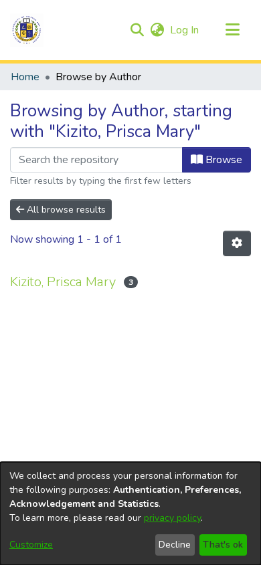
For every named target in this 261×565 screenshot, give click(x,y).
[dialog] (130, 513)
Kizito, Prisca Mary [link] (63, 282)
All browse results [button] (65, 209)
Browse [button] (222, 159)
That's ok (223, 544)
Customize (31, 544)
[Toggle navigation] (232, 30)
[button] (27, 30)
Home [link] (25, 77)
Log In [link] (185, 30)
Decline (175, 544)
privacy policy (172, 518)
